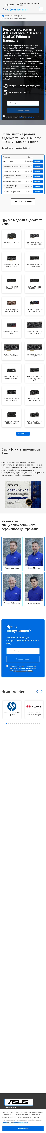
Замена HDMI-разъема (11, 192)
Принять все (23, 1128)
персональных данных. (27, 117)
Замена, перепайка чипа (12, 181)
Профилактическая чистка (13, 166)
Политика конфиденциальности (15, 1122)
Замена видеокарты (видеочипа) (10, 187)
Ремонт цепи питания (11, 171)
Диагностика (8, 161)
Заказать (38, 161)
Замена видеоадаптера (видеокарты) (12, 176)
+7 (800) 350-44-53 (17, 9)
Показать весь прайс (23, 201)
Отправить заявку (23, 111)
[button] (37, 691)
